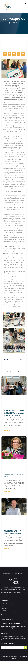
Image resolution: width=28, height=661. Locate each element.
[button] (5, 54)
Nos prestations (6, 608)
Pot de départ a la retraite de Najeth (13, 475)
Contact (4, 610)
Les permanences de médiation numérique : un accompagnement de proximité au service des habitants (14, 413)
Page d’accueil (5, 603)
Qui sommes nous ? (7, 606)
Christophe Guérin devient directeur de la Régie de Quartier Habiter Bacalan (12, 531)
